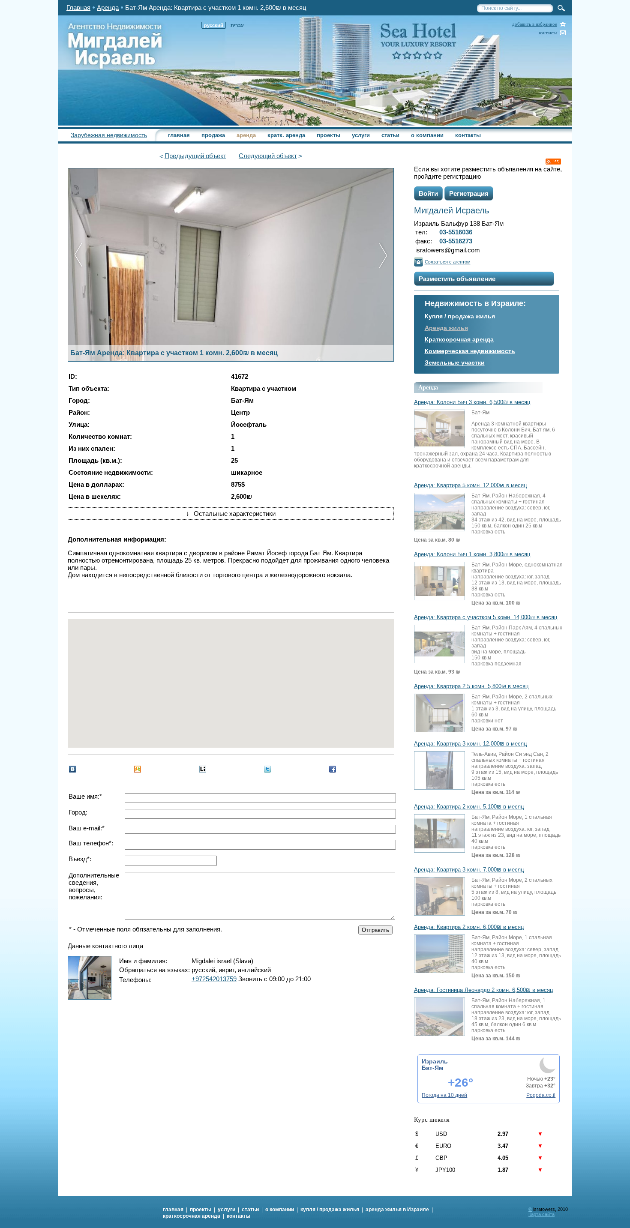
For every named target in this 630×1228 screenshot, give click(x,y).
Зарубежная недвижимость (109, 135)
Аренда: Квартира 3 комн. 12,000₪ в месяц (470, 744)
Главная (78, 7)
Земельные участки (455, 362)
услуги (361, 135)
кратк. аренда (286, 135)
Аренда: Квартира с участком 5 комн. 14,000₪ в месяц (485, 617)
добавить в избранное (534, 24)
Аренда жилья (446, 327)
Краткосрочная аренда (459, 339)
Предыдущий (195, 155)
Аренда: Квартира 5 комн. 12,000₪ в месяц (470, 485)
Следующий (268, 155)
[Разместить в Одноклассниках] (137, 769)
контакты (548, 32)
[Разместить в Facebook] (332, 769)
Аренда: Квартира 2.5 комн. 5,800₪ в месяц (471, 686)
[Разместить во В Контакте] (72, 769)
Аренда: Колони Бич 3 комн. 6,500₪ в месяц (472, 402)
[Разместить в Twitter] (267, 769)
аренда (246, 135)
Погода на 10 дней (444, 1095)
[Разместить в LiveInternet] (202, 769)
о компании (427, 135)
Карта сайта (541, 1214)
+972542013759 (214, 978)
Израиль (435, 1061)
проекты (328, 135)
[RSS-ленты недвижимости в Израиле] (553, 162)
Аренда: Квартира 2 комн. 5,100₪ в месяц (469, 807)
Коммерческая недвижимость (470, 350)
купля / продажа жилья (329, 1210)
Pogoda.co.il (540, 1095)
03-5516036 (455, 232)
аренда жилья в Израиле (397, 1210)
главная (179, 135)
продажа (213, 135)
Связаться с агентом (448, 261)
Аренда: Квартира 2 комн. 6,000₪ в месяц (469, 927)
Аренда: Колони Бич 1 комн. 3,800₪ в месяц (472, 554)
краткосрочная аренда (191, 1216)
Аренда (108, 7)
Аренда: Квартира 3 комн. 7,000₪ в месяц (469, 870)
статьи (390, 135)
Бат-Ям (432, 1067)
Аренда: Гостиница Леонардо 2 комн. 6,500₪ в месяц (483, 990)
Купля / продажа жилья (460, 316)
